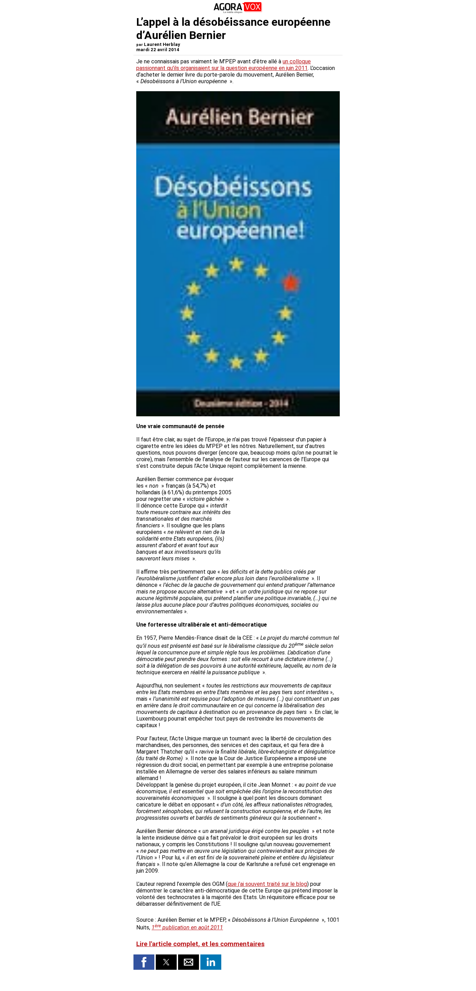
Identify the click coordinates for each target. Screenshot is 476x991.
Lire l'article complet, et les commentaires (200, 944)
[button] (143, 962)
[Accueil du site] (238, 12)
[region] (287, 512)
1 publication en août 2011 (187, 927)
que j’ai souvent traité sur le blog (267, 884)
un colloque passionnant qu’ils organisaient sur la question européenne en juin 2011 (223, 64)
